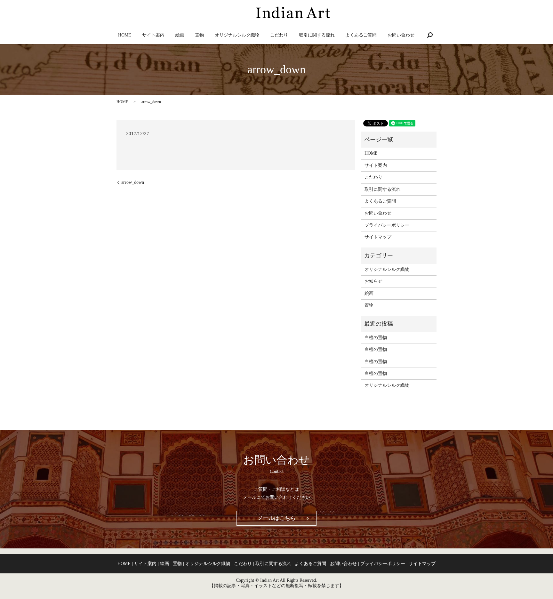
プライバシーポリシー (387, 225)
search (430, 35)
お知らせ (373, 281)
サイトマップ (378, 237)
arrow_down (132, 182)
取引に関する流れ (317, 35)
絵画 (179, 35)
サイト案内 (153, 35)
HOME (124, 35)
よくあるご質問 (361, 35)
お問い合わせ (401, 35)
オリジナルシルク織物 (237, 35)
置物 (199, 35)
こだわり (279, 35)
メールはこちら (277, 518)
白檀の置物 (376, 337)
